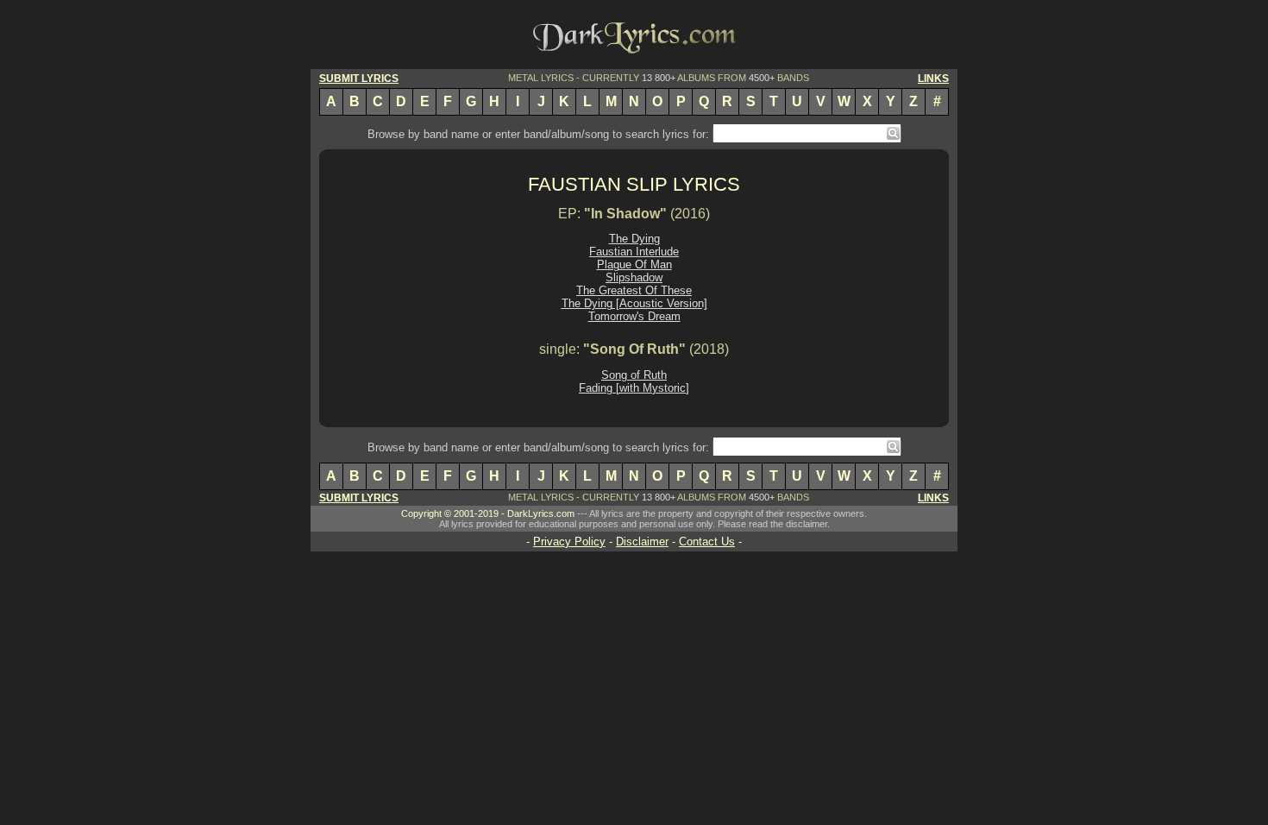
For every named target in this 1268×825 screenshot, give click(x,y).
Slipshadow (634, 277)
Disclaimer (642, 541)
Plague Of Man (634, 264)
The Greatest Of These (634, 290)
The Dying (634, 238)
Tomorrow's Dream (634, 316)
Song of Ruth (634, 374)
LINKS (933, 78)
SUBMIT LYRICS (359, 78)
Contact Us (707, 541)
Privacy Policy (569, 541)
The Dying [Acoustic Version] (634, 303)
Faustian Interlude (634, 251)
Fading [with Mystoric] (634, 387)
